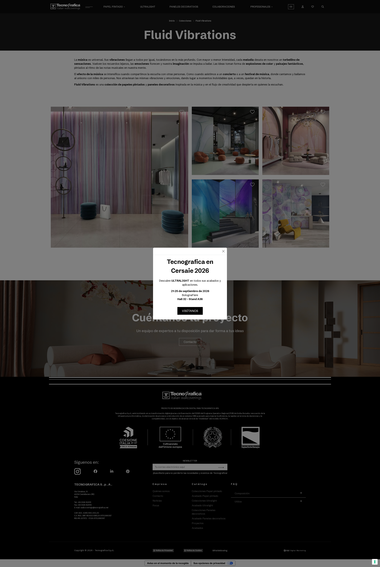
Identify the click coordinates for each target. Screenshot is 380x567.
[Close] (223, 251)
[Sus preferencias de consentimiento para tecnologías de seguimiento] (375, 562)
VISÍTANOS (190, 311)
